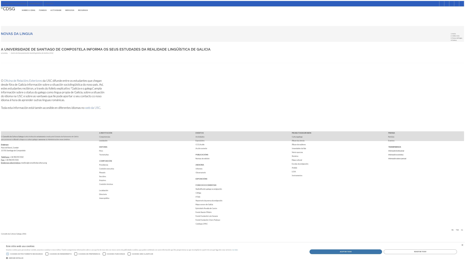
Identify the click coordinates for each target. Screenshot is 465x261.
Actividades (200, 137)
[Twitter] (441, 3)
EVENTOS (200, 133)
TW (457, 230)
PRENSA (391, 133)
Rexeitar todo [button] (420, 252)
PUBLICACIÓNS (202, 155)
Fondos (43, 10)
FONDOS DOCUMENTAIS (206, 185)
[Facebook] (436, 3)
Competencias (104, 137)
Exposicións (200, 141)
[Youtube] (451, 3)
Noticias (391, 137)
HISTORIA (103, 147)
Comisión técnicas (106, 184)
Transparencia (35, 3)
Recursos (83, 10)
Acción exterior (201, 148)
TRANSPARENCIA (394, 147)
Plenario (102, 172)
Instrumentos (297, 175)
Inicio (454, 34)
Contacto (49, 3)
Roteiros (295, 156)
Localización (103, 190)
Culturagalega (297, 137)
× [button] (462, 245)
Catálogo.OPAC (202, 224)
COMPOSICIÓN (105, 161)
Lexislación (103, 141)
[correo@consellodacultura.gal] (461, 3)
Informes (199, 169)
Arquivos (102, 180)
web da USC (92, 107)
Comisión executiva (106, 169)
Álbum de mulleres (299, 144)
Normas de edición (202, 158)
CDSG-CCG (455, 36)
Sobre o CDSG (28, 10)
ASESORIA (200, 165)
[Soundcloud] (446, 3)
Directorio (103, 194)
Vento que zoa (297, 152)
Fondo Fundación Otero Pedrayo (208, 220)
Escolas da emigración (300, 164)
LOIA (294, 171)
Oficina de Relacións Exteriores (23, 80)
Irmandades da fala (299, 148)
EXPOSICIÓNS (201, 179)
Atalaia (294, 168)
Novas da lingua (17, 34)
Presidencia (103, 165)
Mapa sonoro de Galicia (204, 204)
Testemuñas (104, 155)
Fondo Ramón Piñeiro (204, 212)
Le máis (235, 250)
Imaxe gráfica (104, 198)
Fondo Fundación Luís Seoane (207, 216)
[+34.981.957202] (456, 3)
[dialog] (232, 252)
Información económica (395, 155)
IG (462, 230)
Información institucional (396, 151)
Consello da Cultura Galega (14, 3)
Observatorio (201, 172)
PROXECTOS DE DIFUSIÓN (301, 133)
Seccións (102, 176)
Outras (454, 40)
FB (452, 230)
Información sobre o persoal (397, 158)
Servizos (69, 10)
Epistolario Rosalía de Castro (206, 208)
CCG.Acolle (200, 144)
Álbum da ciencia (298, 141)
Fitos (101, 151)
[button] (122, 258)
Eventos (391, 141)
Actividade (55, 10)
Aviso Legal (5, 229)
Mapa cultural (297, 160)
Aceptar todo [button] (346, 252)
